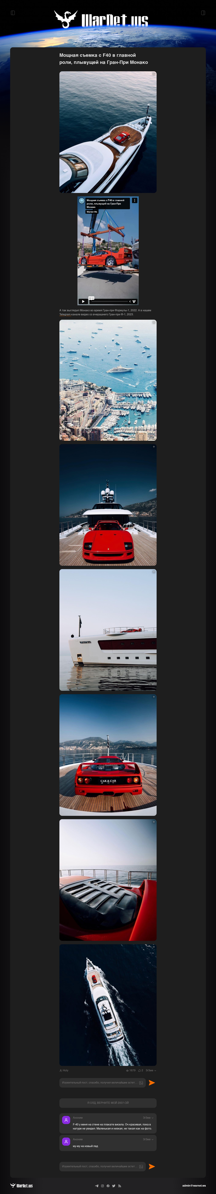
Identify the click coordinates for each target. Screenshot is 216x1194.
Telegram (65, 314)
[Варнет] (24, 1186)
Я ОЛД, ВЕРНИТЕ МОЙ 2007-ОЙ (108, 1103)
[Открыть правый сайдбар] (203, 13)
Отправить (152, 1083)
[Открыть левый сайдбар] (13, 13)
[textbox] (102, 1083)
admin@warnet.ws (194, 1186)
